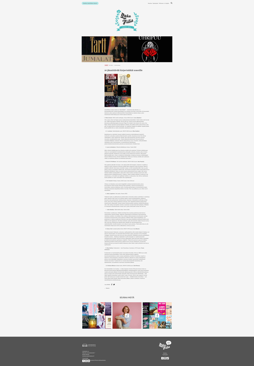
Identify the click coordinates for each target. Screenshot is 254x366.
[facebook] (157, 315)
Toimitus (150, 3)
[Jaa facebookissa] (111, 284)
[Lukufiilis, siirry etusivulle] (127, 20)
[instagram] (97, 315)
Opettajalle (155, 3)
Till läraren (161, 3)
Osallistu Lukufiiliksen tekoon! (90, 3)
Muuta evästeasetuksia (100, 360)
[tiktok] (168, 358)
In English (166, 3)
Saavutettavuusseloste (89, 360)
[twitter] (127, 315)
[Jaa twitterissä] (114, 284)
